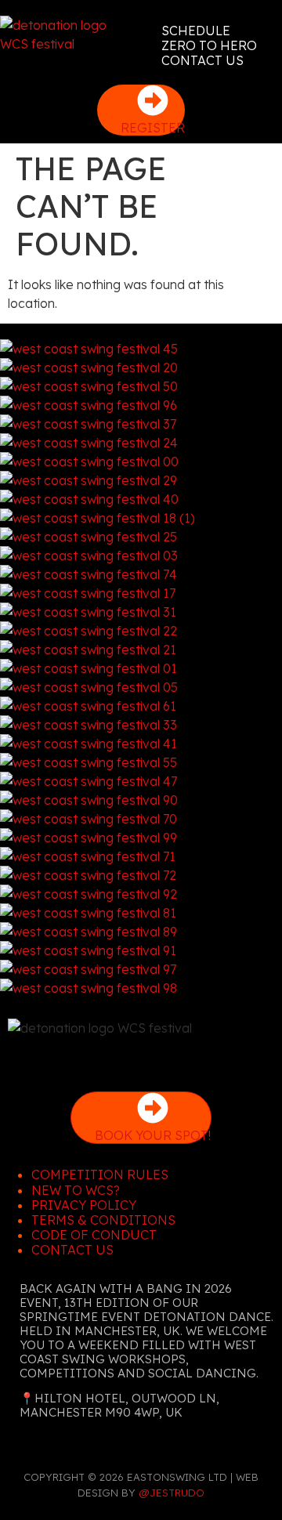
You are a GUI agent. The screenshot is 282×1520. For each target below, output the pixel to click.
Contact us (72, 1250)
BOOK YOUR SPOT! (153, 1135)
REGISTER (153, 128)
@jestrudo (171, 1492)
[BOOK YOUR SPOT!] (152, 1108)
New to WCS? (75, 1190)
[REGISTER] (152, 100)
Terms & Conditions (103, 1220)
